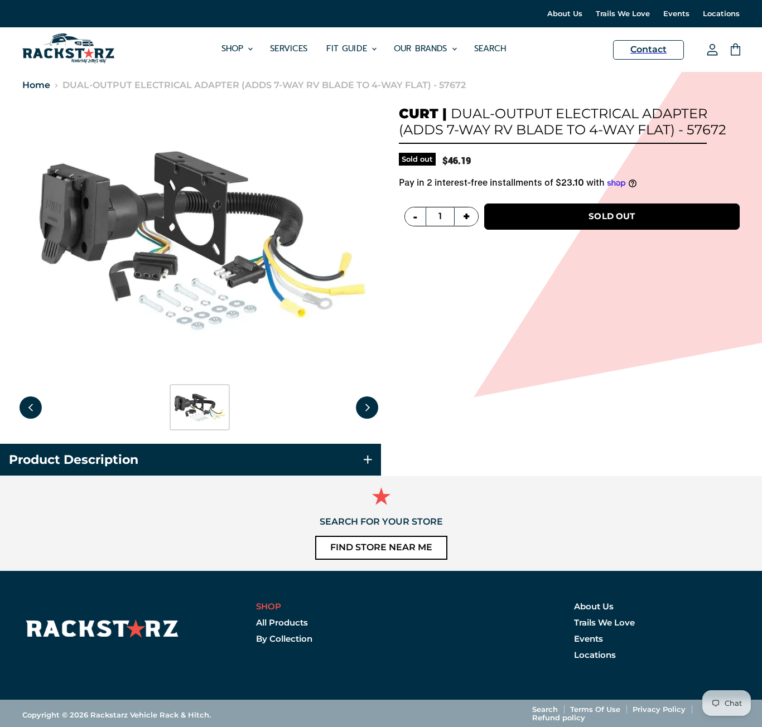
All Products (282, 622)
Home (36, 85)
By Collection (284, 638)
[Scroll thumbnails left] (31, 407)
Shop (234, 48)
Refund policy (558, 717)
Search (490, 48)
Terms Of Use (595, 709)
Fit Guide (348, 48)
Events (676, 13)
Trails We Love (623, 13)
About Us (564, 13)
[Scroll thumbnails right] (367, 407)
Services (288, 48)
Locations (721, 13)
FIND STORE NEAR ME (381, 547)
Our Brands (422, 48)
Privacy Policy (659, 709)
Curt (418, 113)
